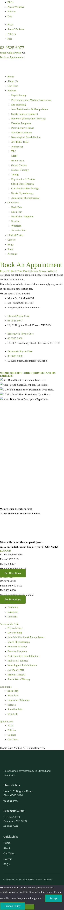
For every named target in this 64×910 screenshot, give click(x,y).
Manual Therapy (20, 169)
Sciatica (15, 221)
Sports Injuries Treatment (24, 114)
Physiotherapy (18, 95)
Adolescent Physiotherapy (25, 198)
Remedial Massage (17, 646)
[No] (29, 906)
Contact (12, 734)
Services (12, 90)
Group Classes (19, 165)
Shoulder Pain (18, 230)
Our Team (13, 85)
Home (11, 76)
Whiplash (16, 225)
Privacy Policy (12, 906)
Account (12, 253)
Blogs (11, 244)
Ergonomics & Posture (23, 179)
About (6, 848)
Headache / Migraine (22, 216)
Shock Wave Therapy (22, 183)
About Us (13, 81)
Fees (10, 16)
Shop (10, 249)
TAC (13, 151)
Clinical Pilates (15, 235)
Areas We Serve (16, 7)
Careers (12, 239)
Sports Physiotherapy (22, 193)
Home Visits (17, 160)
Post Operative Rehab (22, 127)
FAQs (10, 2)
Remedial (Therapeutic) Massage (28, 118)
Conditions (13, 202)
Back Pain (16, 207)
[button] (36, 90)
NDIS (14, 156)
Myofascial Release (21, 132)
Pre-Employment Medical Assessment (31, 100)
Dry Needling (18, 104)
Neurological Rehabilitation (26, 137)
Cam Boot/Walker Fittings (25, 188)
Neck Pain (16, 211)
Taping (15, 174)
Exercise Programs (21, 123)
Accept (53, 898)
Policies (12, 11)
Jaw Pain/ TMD (16, 670)
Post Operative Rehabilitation (23, 656)
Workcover (17, 146)
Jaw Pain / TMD (19, 141)
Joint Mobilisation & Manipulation (29, 109)
